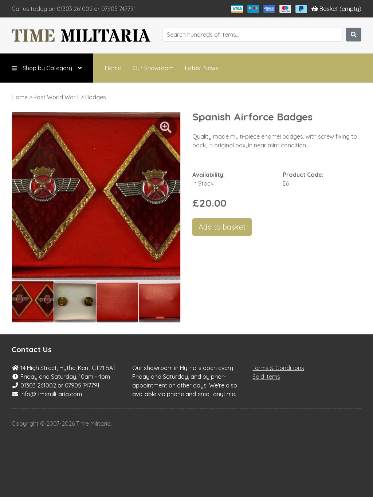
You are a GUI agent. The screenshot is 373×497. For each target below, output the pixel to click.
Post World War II (56, 97)
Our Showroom (153, 68)
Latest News (201, 68)
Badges (95, 97)
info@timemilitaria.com (51, 394)
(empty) (340, 8)
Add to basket (222, 226)
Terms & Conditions (278, 367)
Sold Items (266, 376)
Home (113, 68)
